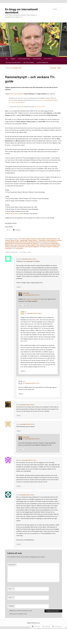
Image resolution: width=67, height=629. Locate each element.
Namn (11, 588)
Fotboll (16, 242)
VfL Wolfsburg (34, 243)
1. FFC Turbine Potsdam (24, 239)
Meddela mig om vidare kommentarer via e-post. (20, 610)
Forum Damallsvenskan (24, 58)
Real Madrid (27, 243)
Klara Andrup (28, 246)
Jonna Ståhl (14, 246)
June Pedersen (21, 246)
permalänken (20, 248)
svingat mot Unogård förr (33, 299)
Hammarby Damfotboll (50, 245)
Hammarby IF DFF (23, 242)
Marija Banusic (53, 242)
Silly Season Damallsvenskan (13, 62)
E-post (11, 597)
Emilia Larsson (13, 245)
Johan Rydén (8, 248)
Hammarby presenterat (17, 94)
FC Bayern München (51, 240)
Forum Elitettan (48, 58)
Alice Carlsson (47, 243)
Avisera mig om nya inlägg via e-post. (18, 613)
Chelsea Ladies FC (41, 239)
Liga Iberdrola (31, 242)
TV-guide (48, 246)
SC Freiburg (43, 246)
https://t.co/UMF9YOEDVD (46, 100)
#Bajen (56, 100)
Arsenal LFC (33, 239)
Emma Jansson (21, 245)
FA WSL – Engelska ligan (21, 240)
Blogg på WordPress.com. (33, 623)
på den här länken (14, 213)
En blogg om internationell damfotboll (21, 10)
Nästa (60, 68)
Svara (19, 287)
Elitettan (13, 240)
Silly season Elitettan (28, 62)
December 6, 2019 (40, 106)
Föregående (52, 68)
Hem (7, 58)
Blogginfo (13, 58)
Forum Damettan (37, 58)
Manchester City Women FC (43, 242)
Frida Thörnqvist (41, 245)
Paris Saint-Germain (19, 243)
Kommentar (12, 564)
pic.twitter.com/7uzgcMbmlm (17, 102)
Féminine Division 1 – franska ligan (36, 240)
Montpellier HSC (9, 243)
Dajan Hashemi (55, 243)
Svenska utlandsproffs (42, 62)
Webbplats (11, 606)
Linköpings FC (35, 246)
